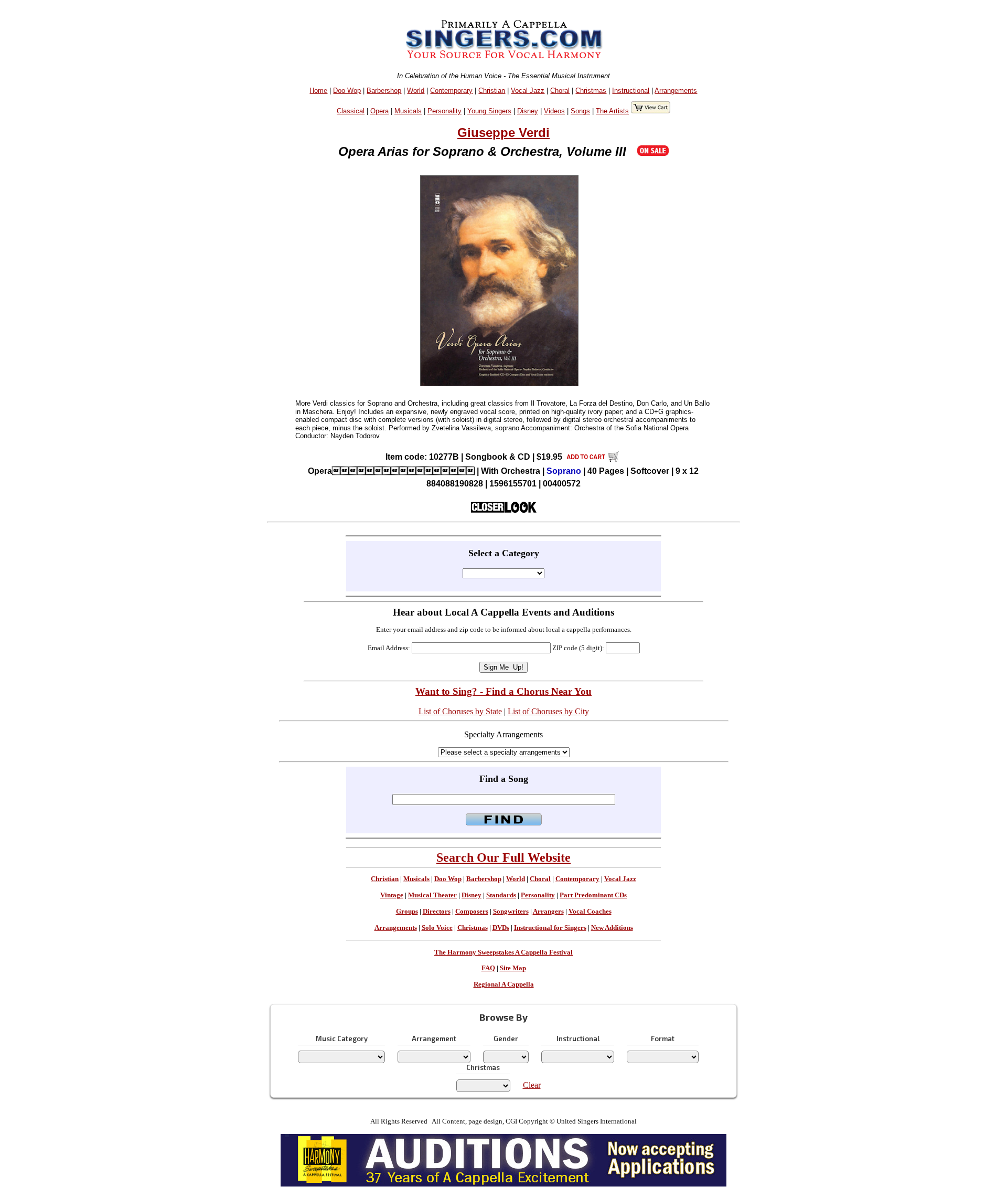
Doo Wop (347, 90)
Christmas (590, 90)
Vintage (391, 895)
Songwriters (511, 911)
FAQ (488, 968)
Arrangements (676, 90)
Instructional (630, 90)
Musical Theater (432, 895)
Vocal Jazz (527, 90)
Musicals (408, 111)
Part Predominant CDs (593, 895)
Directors (437, 911)
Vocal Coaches (590, 911)
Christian (491, 90)
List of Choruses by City (548, 711)
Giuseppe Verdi (503, 132)
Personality (444, 111)
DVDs (500, 927)
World (415, 90)
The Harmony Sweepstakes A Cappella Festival (503, 952)
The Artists (612, 111)
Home (318, 90)
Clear (532, 1085)
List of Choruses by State (460, 711)
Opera (379, 111)
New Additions (612, 927)
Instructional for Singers (550, 927)
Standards (501, 895)
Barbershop (384, 90)
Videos (554, 111)
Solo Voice (437, 927)
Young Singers (489, 111)
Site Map (513, 968)
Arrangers (548, 911)
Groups (407, 911)
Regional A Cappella (504, 984)
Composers (471, 911)
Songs (580, 111)
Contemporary (451, 90)
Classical (351, 111)
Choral (560, 90)
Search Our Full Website (503, 857)
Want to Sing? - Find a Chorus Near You (503, 691)
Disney (527, 111)
